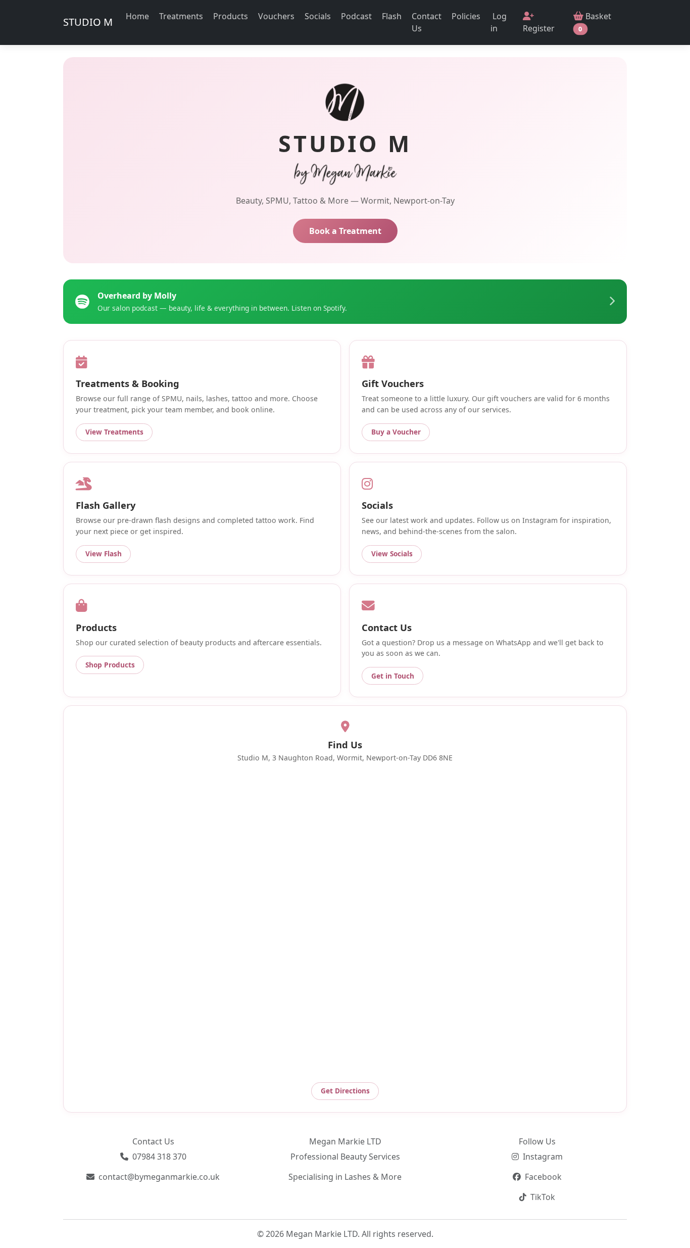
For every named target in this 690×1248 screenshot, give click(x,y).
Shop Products (110, 664)
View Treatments (114, 432)
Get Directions (345, 1090)
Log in (498, 22)
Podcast (356, 16)
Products (230, 16)
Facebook (543, 1176)
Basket (594, 22)
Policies (466, 16)
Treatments (181, 16)
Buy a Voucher (396, 432)
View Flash (103, 553)
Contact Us (426, 22)
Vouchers (276, 16)
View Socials (392, 553)
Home (137, 16)
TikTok (542, 1197)
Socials (318, 16)
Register (539, 28)
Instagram (543, 1156)
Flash (392, 16)
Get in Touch (392, 676)
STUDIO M (88, 22)
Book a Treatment (345, 230)
